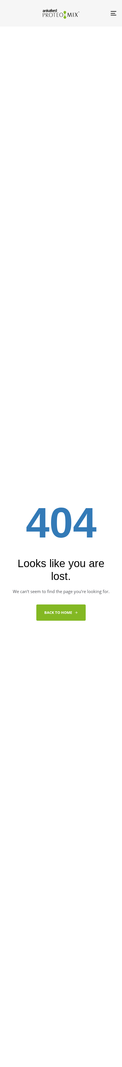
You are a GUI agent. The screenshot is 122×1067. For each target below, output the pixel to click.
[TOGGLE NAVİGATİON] (97, 13)
